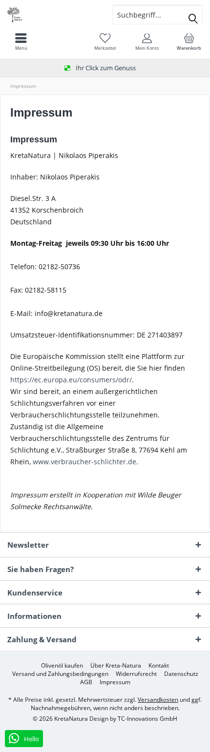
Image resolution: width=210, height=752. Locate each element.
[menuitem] (189, 41)
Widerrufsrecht (136, 674)
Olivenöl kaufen (62, 666)
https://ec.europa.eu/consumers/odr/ (71, 379)
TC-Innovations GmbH (147, 718)
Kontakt (158, 666)
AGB (86, 682)
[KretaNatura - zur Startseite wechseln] (52, 14)
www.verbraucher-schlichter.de (84, 461)
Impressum (115, 682)
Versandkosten (158, 699)
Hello (30, 738)
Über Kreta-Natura (115, 666)
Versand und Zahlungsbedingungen (60, 674)
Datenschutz (181, 674)
